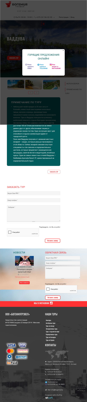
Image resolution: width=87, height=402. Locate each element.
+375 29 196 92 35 (53, 372)
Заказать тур (54, 172)
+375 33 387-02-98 (53, 384)
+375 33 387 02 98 (53, 374)
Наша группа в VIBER (30, 66)
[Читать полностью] (22, 277)
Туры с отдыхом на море (52, 331)
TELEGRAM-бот (52, 382)
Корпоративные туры (51, 334)
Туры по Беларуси (51, 337)
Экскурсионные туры (51, 329)
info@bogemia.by (57, 390)
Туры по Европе (50, 340)
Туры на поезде (50, 326)
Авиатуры (48, 320)
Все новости (24, 282)
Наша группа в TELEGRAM (43, 66)
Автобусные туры (50, 323)
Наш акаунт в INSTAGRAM (56, 66)
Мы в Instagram (41, 303)
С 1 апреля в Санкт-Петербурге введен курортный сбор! (24, 269)
